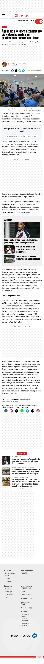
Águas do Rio (25, 399)
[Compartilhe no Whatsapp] (19, 71)
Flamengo (8, 592)
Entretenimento (27, 570)
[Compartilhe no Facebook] (12, 71)
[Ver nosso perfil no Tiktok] (32, 412)
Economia (8, 581)
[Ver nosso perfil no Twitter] (16, 412)
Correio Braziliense (25, 619)
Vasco (7, 597)
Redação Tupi (15, 65)
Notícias (7, 570)
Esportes (8, 586)
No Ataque (25, 623)
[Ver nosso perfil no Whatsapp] (22, 412)
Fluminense (9, 594)
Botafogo (8, 589)
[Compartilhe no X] (16, 71)
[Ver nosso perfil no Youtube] (38, 412)
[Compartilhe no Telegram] (23, 71)
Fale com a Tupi (25, 603)
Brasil (7, 576)
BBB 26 (24, 573)
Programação (26, 595)
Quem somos (26, 608)
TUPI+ (23, 592)
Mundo (7, 579)
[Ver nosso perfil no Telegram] (27, 412)
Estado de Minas (25, 615)
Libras (16, 401)
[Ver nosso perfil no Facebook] (6, 412)
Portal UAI (25, 626)
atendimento (7, 401)
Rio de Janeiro (10, 573)
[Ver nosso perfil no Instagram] (11, 412)
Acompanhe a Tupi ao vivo (26, 587)
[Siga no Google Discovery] (34, 71)
